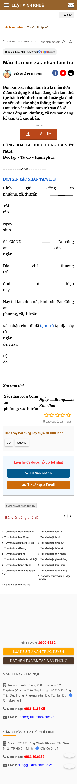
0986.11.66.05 (34, 709)
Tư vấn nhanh (40, 473)
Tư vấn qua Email (40, 485)
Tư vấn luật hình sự (51, 542)
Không (22, 442)
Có (9, 442)
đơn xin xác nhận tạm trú (21, 505)
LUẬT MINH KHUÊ (30, 5)
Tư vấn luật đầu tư (51, 531)
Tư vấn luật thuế (50, 537)
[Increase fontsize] (71, 42)
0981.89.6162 (34, 756)
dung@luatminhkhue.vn (35, 765)
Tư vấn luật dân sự (15, 548)
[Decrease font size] (64, 41)
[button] (71, 73)
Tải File (44, 134)
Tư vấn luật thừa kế (51, 548)
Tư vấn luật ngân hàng (53, 570)
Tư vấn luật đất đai (15, 553)
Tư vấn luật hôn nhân (53, 553)
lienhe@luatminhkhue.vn (36, 717)
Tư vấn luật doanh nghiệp (19, 531)
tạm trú (46, 325)
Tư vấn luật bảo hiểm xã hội (20, 559)
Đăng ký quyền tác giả (17, 584)
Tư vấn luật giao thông (53, 559)
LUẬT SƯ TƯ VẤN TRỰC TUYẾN (38, 652)
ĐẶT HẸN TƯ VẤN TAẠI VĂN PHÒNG (38, 661)
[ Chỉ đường (44, 748)
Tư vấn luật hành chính (17, 565)
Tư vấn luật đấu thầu (52, 565)
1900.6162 (47, 643)
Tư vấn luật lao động (16, 537)
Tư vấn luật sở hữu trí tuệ (19, 542)
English (67, 14)
